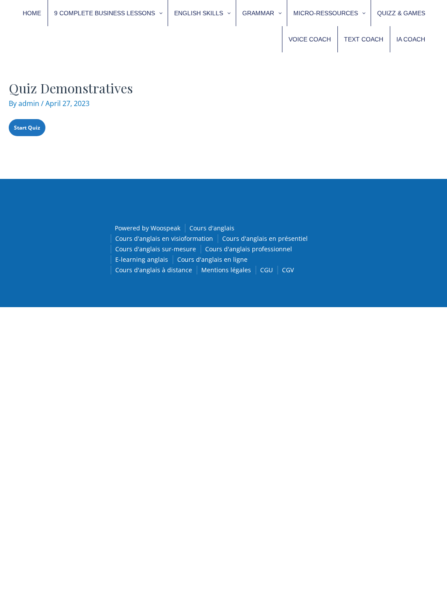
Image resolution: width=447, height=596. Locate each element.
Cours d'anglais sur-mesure (155, 249)
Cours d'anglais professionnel (248, 249)
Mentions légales (226, 270)
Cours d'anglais (211, 228)
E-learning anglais (141, 259)
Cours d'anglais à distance (153, 270)
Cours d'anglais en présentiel (265, 238)
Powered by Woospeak (147, 228)
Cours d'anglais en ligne (212, 259)
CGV (288, 270)
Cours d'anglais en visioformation (164, 238)
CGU (266, 270)
